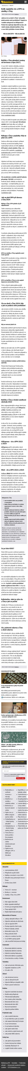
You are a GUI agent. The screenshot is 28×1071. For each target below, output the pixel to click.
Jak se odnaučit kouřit (12, 980)
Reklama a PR (5, 1063)
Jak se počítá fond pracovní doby (15, 941)
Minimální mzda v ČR (11, 931)
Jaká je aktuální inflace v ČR (13, 919)
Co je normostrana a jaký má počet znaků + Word (12, 686)
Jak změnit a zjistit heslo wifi (14, 1031)
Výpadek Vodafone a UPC (13, 968)
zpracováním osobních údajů (16, 774)
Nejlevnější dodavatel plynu (13, 912)
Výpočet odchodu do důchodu (14, 921)
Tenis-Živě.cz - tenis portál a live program (9, 835)
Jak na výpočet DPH (11, 924)
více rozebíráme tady (8, 115)
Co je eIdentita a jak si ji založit (14, 1019)
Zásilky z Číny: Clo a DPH (12, 895)
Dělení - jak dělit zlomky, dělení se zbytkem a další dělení (12, 745)
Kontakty (14, 1063)
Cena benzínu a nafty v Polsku (14, 958)
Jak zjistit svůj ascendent (12, 1041)
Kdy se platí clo (20, 33)
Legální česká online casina (13, 1048)
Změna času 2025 (10, 883)
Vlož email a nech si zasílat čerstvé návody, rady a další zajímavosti (13, 767)
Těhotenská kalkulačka (12, 997)
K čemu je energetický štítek (13, 907)
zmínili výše (21, 370)
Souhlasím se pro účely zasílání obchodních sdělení (14, 775)
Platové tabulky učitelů (12, 929)
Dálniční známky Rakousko (13, 953)
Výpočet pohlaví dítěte (12, 1009)
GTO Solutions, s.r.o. (14, 1067)
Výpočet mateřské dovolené (13, 992)
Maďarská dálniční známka (13, 951)
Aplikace (5, 473)
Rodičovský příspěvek (11, 994)
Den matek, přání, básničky (13, 999)
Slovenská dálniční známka (13, 948)
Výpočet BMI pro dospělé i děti (14, 982)
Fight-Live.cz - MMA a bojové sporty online (9, 815)
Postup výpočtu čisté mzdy (13, 926)
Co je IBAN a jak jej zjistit (12, 939)
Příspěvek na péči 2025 (12, 873)
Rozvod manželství (11, 1007)
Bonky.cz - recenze (10, 892)
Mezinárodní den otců (11, 1002)
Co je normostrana (10, 1024)
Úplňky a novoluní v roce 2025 (14, 875)
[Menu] (25, 2)
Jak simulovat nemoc (11, 977)
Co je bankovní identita (12, 1026)
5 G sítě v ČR (9, 970)
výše (20, 556)
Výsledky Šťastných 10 (12, 1046)
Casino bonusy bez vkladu (13, 1043)
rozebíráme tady (6, 193)
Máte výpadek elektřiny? (12, 904)
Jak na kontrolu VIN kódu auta (14, 965)
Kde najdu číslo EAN (11, 902)
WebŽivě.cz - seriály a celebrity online (10, 801)
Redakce (16, 14)
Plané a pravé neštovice (12, 985)
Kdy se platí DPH (8, 33)
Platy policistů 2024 (11, 934)
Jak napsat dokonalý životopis (14, 1021)
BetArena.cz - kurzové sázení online (9, 808)
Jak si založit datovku (11, 1016)
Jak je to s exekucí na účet (13, 936)
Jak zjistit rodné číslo (11, 1029)
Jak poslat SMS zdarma (12, 1034)
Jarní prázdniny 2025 (11, 870)
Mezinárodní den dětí (11, 1004)
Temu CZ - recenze (11, 890)
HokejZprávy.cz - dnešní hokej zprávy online (10, 828)
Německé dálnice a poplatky (13, 956)
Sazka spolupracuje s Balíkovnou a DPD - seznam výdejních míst (13, 716)
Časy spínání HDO (10, 909)
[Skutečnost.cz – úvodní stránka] (7, 2)
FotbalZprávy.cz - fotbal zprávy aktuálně (10, 821)
